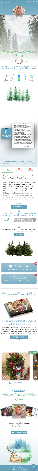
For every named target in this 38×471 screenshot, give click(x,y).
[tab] (7, 170)
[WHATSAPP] (32, 76)
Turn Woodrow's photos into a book (19, 161)
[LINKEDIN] (6, 80)
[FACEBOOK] (12, 76)
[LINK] (32, 80)
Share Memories (20, 432)
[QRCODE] (6, 76)
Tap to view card (17, 383)
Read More (19, 203)
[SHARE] (25, 80)
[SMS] (19, 80)
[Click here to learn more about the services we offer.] (19, 424)
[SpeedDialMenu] (33, 466)
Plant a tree (19, 234)
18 (36, 263)
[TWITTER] (25, 76)
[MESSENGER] (19, 76)
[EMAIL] (12, 80)
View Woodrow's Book (19, 337)
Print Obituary (20, 207)
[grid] (19, 138)
